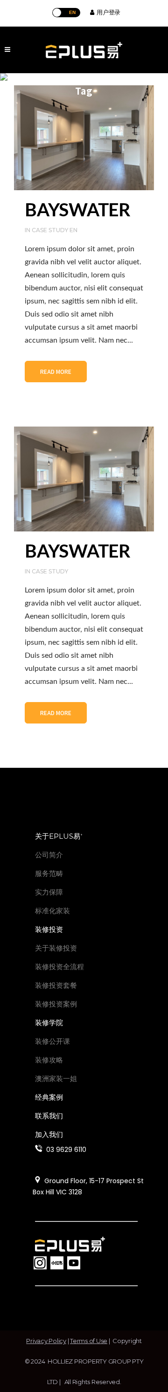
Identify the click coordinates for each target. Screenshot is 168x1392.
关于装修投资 (56, 948)
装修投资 (49, 929)
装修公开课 (52, 1041)
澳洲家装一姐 (56, 1078)
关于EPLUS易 (59, 836)
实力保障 (49, 892)
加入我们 (49, 1134)
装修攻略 (49, 1059)
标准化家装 (52, 910)
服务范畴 (49, 873)
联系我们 (49, 1115)
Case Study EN (54, 230)
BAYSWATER (77, 211)
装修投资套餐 (56, 985)
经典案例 (49, 1097)
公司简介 (49, 854)
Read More (55, 371)
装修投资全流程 (59, 966)
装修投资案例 (56, 1003)
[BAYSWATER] (84, 137)
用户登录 (107, 12)
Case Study (50, 571)
